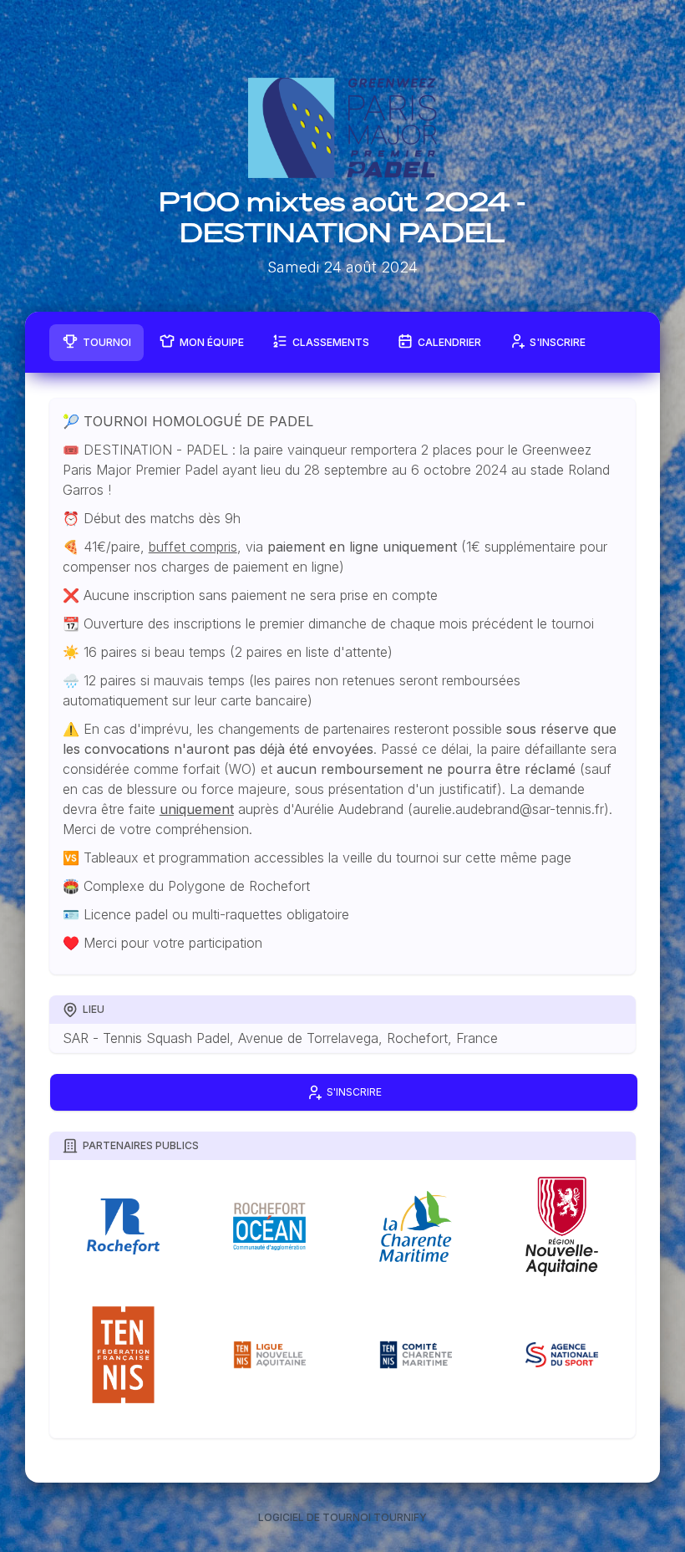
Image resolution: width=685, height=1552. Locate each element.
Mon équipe (212, 342)
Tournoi (107, 342)
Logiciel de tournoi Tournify (342, 1517)
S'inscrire (558, 342)
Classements (330, 342)
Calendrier (449, 342)
